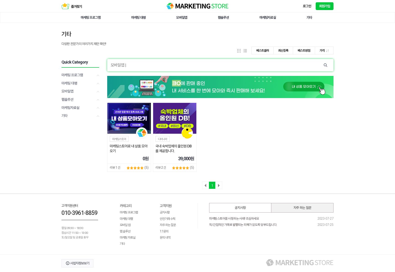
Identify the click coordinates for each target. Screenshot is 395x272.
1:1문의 (164, 231)
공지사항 (165, 212)
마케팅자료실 (267, 18)
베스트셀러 (262, 50)
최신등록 (283, 50)
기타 (309, 18)
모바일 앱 (125, 225)
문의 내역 (165, 237)
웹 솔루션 (125, 231)
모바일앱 (181, 18)
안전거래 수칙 (167, 219)
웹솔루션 (223, 18)
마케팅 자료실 (127, 237)
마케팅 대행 (138, 18)
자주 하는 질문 (168, 225)
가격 (322, 50)
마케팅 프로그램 (91, 18)
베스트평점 (304, 50)
